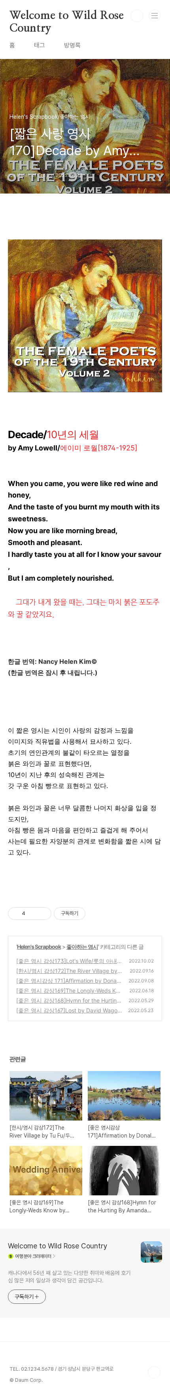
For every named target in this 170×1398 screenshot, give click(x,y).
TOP (154, 1372)
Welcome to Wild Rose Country (66, 16)
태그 (39, 45)
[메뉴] (155, 15)
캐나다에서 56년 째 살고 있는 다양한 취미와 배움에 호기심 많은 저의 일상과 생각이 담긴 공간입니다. (69, 1277)
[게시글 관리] (42, 913)
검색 (137, 16)
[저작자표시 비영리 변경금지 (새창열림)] (96, 913)
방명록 (72, 45)
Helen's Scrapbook (39, 946)
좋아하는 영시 (82, 946)
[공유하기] (33, 913)
